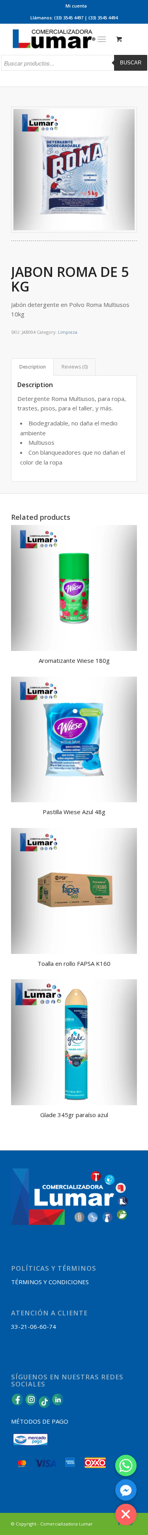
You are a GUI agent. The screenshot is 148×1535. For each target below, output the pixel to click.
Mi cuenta (76, 6)
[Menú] (101, 39)
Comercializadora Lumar (66, 1524)
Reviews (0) (75, 366)
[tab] (32, 367)
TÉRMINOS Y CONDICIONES (50, 1282)
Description (32, 366)
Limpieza (67, 332)
